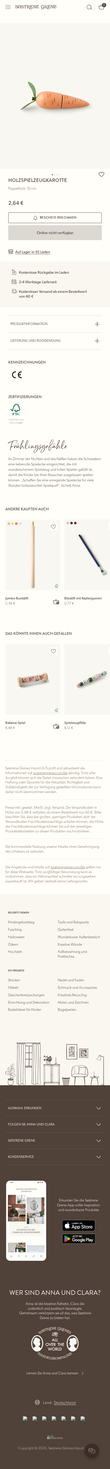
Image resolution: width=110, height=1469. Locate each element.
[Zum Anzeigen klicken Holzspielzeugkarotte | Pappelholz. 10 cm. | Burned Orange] (55, 96)
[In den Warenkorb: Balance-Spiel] (56, 726)
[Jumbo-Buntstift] (32, 555)
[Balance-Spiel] (32, 679)
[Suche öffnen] (89, 7)
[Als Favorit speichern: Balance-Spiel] (53, 651)
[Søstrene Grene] (36, 7)
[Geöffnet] (8, 7)
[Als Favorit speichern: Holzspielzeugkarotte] (101, 174)
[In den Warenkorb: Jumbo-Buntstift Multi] (56, 601)
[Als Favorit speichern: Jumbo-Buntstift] (53, 526)
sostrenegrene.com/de (50, 772)
